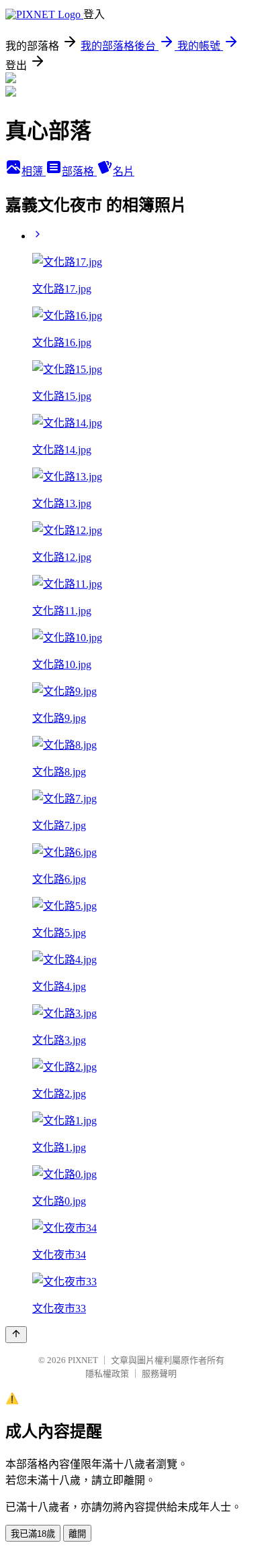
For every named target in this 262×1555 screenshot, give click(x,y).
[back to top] (16, 1334)
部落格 (79, 171)
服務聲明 (159, 1374)
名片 (123, 171)
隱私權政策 (107, 1374)
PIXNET (83, 1360)
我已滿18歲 (33, 1534)
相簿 (33, 171)
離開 (77, 1534)
